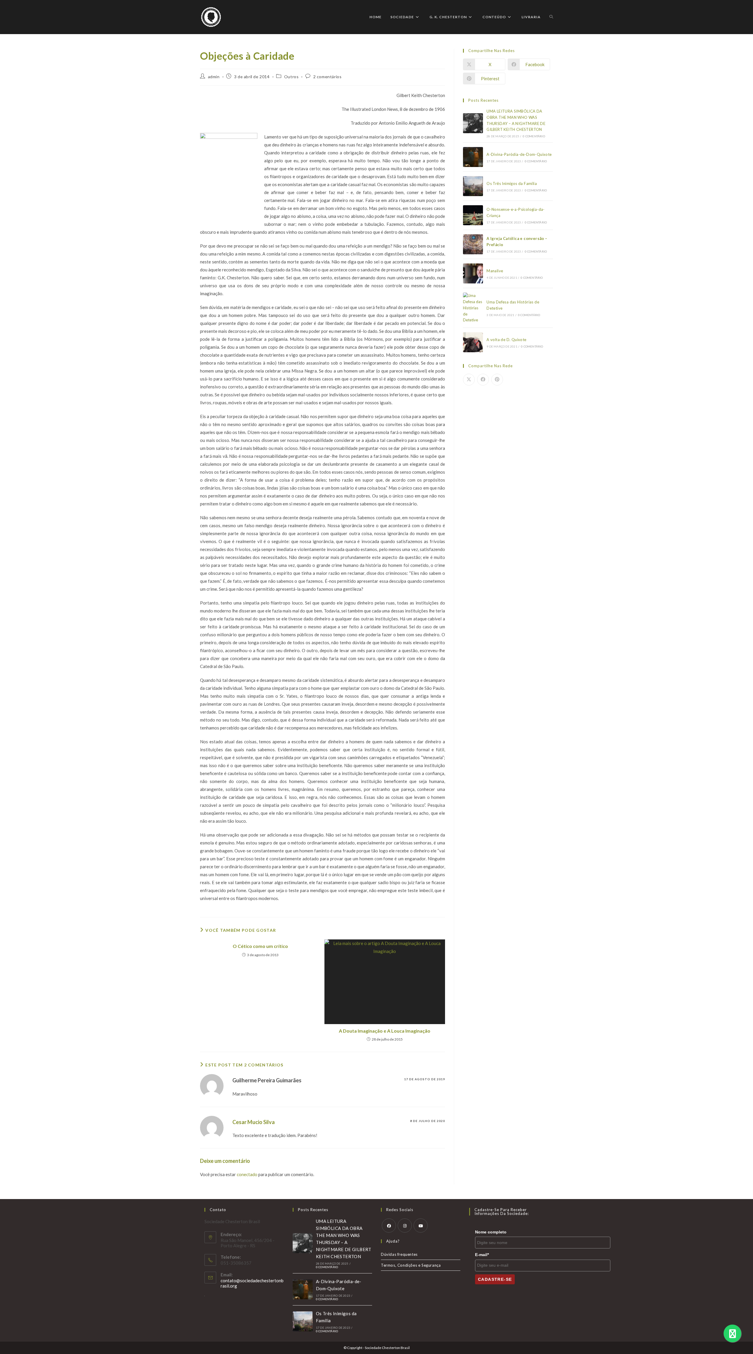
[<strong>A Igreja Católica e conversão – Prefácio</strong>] (473, 244)
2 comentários (327, 76)
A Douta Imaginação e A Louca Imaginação (384, 1031)
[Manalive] (473, 273)
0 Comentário (534, 136)
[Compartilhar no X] (469, 379)
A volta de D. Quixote (506, 339)
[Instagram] (405, 1225)
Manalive (495, 270)
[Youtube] (421, 1225)
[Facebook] (389, 1225)
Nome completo (491, 1232)
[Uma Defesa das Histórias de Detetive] (473, 308)
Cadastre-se (495, 1279)
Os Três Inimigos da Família (512, 183)
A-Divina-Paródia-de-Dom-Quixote (519, 154)
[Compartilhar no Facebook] (483, 379)
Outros (291, 76)
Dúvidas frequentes (399, 1254)
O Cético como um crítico (260, 946)
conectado (247, 1174)
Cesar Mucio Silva (253, 1122)
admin (214, 76)
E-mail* (482, 1254)
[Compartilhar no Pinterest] (497, 379)
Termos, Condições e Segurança (411, 1265)
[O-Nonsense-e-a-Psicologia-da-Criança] (473, 215)
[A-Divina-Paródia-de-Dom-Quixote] (473, 157)
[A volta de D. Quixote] (473, 342)
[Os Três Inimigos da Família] (473, 186)
